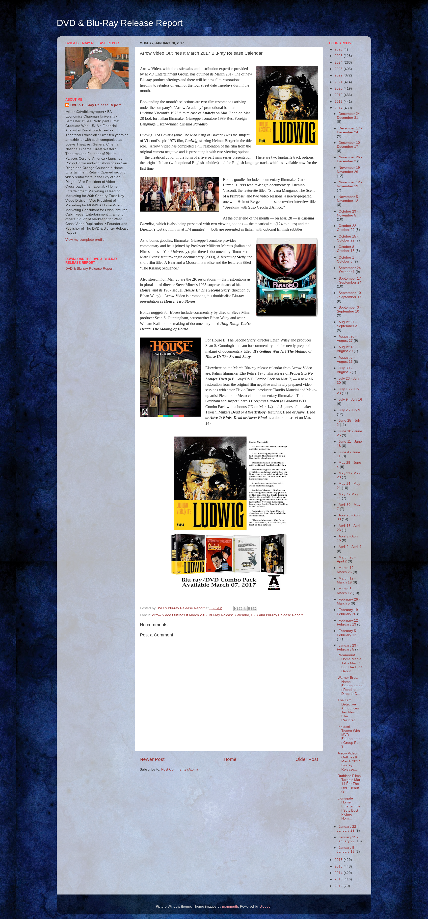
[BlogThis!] (240, 608)
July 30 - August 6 (344, 370)
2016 (339, 860)
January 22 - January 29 (347, 828)
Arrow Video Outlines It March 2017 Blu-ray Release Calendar (200, 615)
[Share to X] (245, 608)
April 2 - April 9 (350, 547)
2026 (339, 49)
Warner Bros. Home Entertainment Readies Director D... (350, 686)
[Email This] (235, 608)
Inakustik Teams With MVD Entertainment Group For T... (350, 737)
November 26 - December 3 (349, 159)
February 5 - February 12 (347, 633)
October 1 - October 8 (346, 259)
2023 (339, 69)
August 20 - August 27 (347, 338)
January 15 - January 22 (347, 839)
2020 (339, 88)
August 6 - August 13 (346, 359)
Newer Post (152, 759)
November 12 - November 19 (349, 184)
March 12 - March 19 (346, 580)
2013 (339, 879)
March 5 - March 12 (345, 591)
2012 (339, 886)
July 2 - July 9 (349, 410)
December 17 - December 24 (349, 130)
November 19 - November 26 (349, 169)
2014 (339, 873)
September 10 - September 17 (349, 295)
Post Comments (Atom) (179, 769)
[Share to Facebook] (249, 608)
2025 (339, 56)
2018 (339, 101)
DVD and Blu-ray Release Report (277, 615)
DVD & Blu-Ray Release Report (120, 23)
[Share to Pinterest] (254, 608)
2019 (339, 95)
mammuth (230, 906)
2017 (339, 108)
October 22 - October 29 (347, 228)
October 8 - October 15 (346, 249)
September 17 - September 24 (349, 280)
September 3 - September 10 (349, 309)
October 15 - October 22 (347, 238)
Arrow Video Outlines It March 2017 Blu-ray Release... (349, 761)
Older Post (306, 759)
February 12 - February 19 (348, 622)
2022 (339, 75)
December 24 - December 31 (349, 116)
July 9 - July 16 (350, 399)
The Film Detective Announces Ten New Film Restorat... (348, 710)
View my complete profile (85, 240)
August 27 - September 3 (347, 324)
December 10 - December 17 (349, 144)
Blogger (265, 906)
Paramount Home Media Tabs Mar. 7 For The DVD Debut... (350, 663)
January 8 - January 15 (346, 849)
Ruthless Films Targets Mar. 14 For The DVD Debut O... (349, 784)
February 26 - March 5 (348, 601)
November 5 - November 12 (348, 199)
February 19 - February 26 (348, 612)
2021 (339, 82)
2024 (339, 62)
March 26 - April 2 (346, 559)
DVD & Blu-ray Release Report (95, 105)
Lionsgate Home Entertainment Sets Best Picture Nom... (350, 808)
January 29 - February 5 (347, 647)
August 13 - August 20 (347, 349)
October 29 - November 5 (347, 213)
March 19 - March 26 (346, 570)
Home (230, 759)
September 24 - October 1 (349, 270)
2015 (339, 866)
